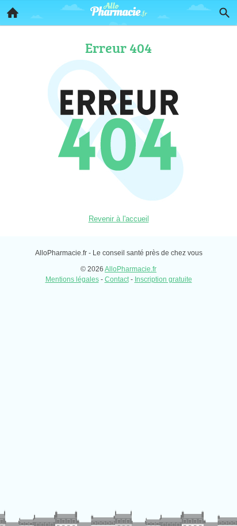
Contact (117, 279)
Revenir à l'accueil (119, 218)
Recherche (224, 12)
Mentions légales (72, 279)
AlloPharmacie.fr (130, 269)
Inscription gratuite (163, 279)
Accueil (12, 12)
